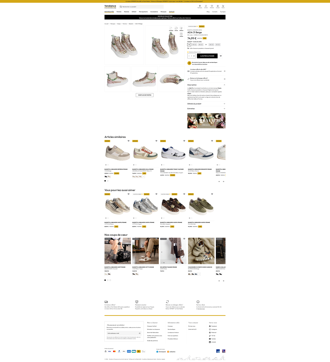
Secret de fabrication (153, 332)
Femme (119, 12)
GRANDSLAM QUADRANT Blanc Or (142, 171)
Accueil (106, 24)
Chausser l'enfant (152, 326)
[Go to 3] (110, 280)
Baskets (131, 24)
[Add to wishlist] (221, 56)
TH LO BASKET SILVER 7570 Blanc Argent (171, 172)
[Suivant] (129, 154)
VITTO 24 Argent (137, 224)
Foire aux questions (173, 335)
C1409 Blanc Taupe (137, 269)
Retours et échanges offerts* (199, 78)
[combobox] (141, 7)
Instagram (214, 329)
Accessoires (154, 12)
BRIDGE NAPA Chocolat (110, 269)
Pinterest (213, 332)
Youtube (213, 339)
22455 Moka (163, 269)
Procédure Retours (173, 339)
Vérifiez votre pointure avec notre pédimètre (154, 336)
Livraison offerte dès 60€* (198, 69)
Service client (200, 305)
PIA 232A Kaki (192, 224)
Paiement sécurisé (140, 305)
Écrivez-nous (191, 326)
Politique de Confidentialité (135, 359)
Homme (126, 12)
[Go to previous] (219, 181)
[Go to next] (223, 181)
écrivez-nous (201, 309)
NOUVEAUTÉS (109, 12)
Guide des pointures (152, 340)
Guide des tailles (197, 41)
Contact (206, 7)
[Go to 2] (107, 180)
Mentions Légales (161, 359)
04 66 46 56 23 (192, 329)
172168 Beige (107, 171)
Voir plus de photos (144, 95)
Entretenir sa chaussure (153, 329)
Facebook (214, 326)
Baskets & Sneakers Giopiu (194, 30)
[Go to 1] (105, 180)
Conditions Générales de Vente (149, 359)
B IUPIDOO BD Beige (193, 269)
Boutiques (200, 7)
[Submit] (121, 7)
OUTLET (171, 12)
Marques (163, 12)
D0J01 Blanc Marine (193, 171)
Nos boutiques (171, 329)
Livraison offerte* (110, 305)
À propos (223, 12)
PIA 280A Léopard (165, 224)
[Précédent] (106, 154)
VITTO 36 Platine (109, 224)
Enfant (134, 12)
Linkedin (213, 342)
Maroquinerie (143, 12)
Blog (208, 12)
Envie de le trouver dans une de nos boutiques (204, 62)
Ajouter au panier (207, 56)
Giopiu (119, 24)
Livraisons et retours (173, 332)
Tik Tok (213, 335)
